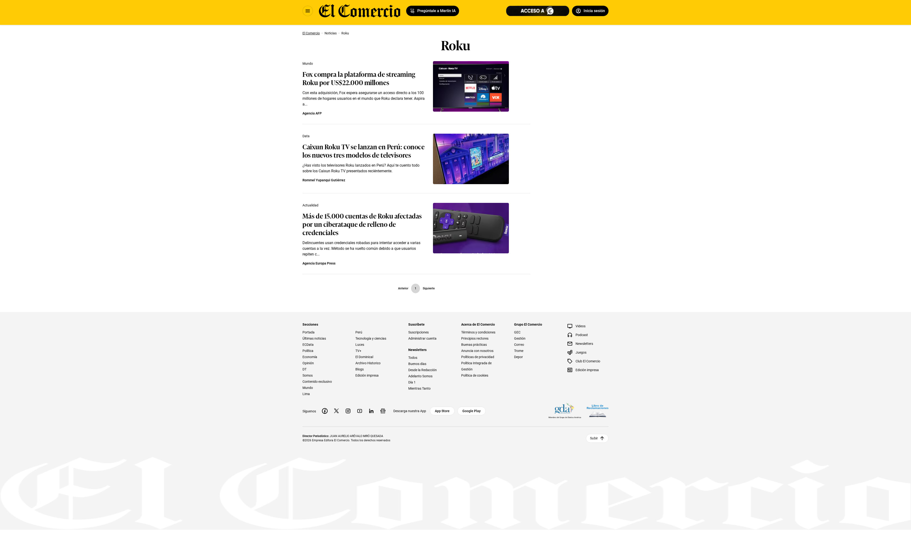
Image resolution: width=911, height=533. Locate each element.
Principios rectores (474, 338)
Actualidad (310, 205)
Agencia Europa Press (318, 263)
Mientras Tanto (419, 388)
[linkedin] (371, 411)
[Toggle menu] (307, 11)
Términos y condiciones (478, 332)
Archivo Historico (368, 363)
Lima (306, 394)
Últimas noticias (314, 338)
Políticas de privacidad (477, 357)
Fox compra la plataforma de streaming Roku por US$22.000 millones (358, 78)
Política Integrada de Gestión (476, 366)
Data (306, 136)
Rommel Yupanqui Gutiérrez (323, 180)
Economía (309, 357)
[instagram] (348, 411)
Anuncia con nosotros (477, 351)
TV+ (358, 351)
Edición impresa (367, 375)
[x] (336, 411)
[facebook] (325, 411)
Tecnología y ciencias (370, 338)
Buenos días (417, 364)
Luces (359, 344)
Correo (519, 344)
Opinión (308, 363)
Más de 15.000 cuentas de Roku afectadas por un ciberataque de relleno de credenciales (362, 224)
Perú (358, 332)
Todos (412, 358)
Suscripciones (418, 332)
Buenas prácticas (474, 344)
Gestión (519, 338)
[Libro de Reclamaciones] (598, 411)
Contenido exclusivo (317, 381)
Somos (307, 375)
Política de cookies (474, 375)
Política (307, 351)
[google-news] (383, 411)
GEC (517, 332)
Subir (594, 438)
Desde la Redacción (422, 370)
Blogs (359, 369)
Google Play (471, 411)
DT (304, 369)
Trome (518, 351)
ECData (308, 344)
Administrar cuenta (422, 338)
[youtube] (360, 411)
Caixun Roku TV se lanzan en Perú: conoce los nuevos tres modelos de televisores (363, 150)
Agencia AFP (312, 113)
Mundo (307, 63)
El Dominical (364, 357)
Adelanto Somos (420, 376)
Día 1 (412, 382)
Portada (308, 332)
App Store (442, 411)
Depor (518, 357)
